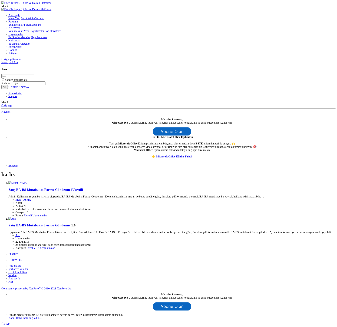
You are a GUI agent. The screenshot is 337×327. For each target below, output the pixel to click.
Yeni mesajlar (15, 24)
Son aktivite (15, 93)
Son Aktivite (28, 18)
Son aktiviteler (53, 30)
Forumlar (13, 21)
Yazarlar (39, 18)
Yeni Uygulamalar (34, 30)
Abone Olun (172, 131)
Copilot (12, 49)
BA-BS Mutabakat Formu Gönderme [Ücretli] (45, 189)
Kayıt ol (12, 96)
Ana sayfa (14, 278)
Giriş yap (6, 105)
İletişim (12, 53)
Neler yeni (14, 27)
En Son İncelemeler (19, 37)
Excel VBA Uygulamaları (41, 247)
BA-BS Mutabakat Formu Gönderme (39, 225)
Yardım (12, 275)
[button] (4, 6)
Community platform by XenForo (36, 288)
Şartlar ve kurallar (18, 268)
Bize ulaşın (14, 265)
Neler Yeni (14, 18)
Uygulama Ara (39, 37)
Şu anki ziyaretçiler (19, 43)
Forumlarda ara (32, 24)
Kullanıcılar (14, 40)
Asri (17, 235)
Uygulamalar (15, 34)
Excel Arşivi (15, 46)
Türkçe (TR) (15, 259)
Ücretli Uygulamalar (35, 215)
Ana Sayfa (14, 15)
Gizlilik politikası (17, 272)
